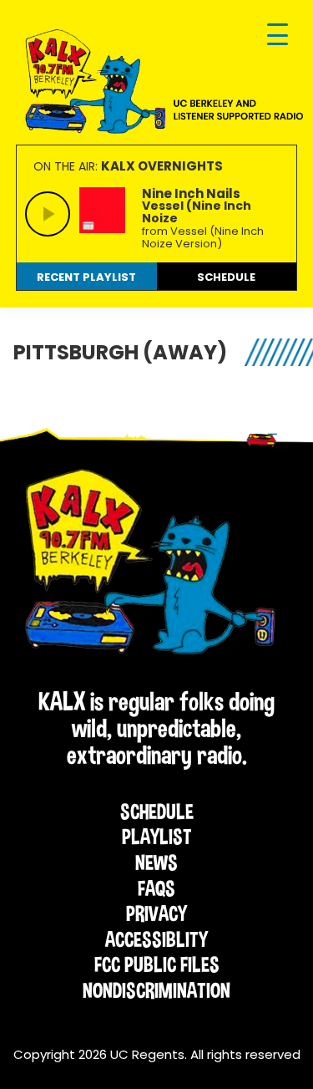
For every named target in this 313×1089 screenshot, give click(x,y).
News (156, 862)
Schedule (157, 811)
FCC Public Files (157, 964)
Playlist (157, 836)
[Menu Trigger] (277, 36)
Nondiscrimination (156, 990)
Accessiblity (156, 939)
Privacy (156, 913)
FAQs (156, 888)
